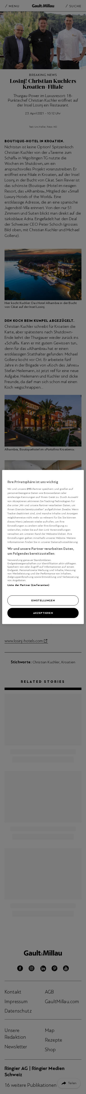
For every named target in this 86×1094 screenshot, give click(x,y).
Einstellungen (43, 600)
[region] (43, 547)
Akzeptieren (43, 613)
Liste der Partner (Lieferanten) (28, 584)
